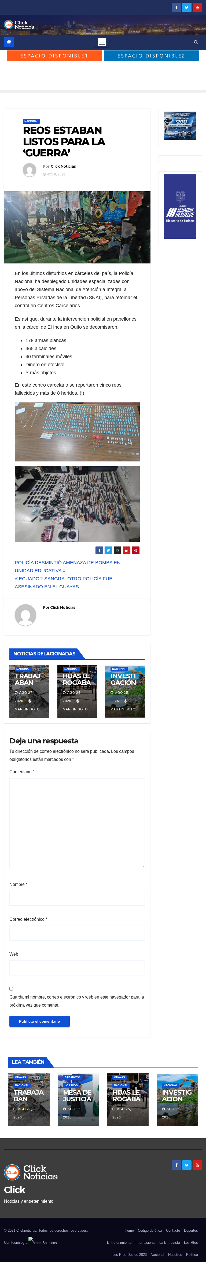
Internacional (145, 1243)
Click (14, 1189)
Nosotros (175, 1255)
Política (192, 1255)
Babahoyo (72, 1077)
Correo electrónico (28, 919)
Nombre (18, 884)
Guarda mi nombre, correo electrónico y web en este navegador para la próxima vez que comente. (76, 1001)
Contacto (173, 1230)
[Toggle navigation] (101, 42)
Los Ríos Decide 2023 (129, 1255)
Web (13, 954)
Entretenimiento (119, 1243)
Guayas (20, 1077)
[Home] (9, 42)
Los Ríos (71, 1085)
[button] (196, 42)
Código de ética (150, 1230)
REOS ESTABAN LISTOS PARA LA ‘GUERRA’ (64, 141)
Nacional (31, 121)
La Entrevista (169, 1243)
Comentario (21, 771)
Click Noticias (63, 166)
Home (129, 1230)
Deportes (191, 1230)
